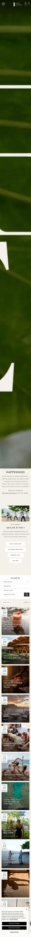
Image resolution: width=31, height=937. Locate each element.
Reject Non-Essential (14, 927)
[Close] (26, 909)
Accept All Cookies (14, 923)
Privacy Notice (13, 919)
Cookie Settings (14, 932)
